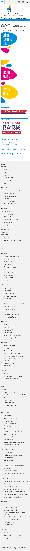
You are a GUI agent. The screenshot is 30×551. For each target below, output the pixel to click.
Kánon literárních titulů (12, 353)
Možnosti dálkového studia (13, 455)
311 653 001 (6, 18)
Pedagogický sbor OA (11, 379)
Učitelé (6, 175)
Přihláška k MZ (9, 363)
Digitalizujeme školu (11, 238)
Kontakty (7, 172)
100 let (6, 280)
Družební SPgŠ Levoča (11, 405)
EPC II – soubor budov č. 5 (12, 240)
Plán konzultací (9, 460)
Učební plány (8, 270)
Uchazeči (5, 321)
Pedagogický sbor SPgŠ (11, 538)
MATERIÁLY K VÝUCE (10, 471)
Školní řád (7, 298)
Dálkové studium (8, 449)
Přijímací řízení (9, 217)
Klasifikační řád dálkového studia (15, 468)
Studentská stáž (9, 306)
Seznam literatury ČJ (11, 510)
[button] (2, 2)
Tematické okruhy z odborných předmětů (14, 360)
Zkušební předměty (10, 351)
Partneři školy (8, 178)
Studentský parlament (7, 151)
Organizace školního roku (12, 191)
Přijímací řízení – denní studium (14, 492)
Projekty (5, 235)
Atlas (5, 408)
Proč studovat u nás (10, 325)
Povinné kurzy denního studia (14, 431)
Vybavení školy (9, 222)
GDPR (5, 183)
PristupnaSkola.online (23, 548)
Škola (6, 373)
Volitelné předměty (10, 434)
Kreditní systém (9, 421)
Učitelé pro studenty (10, 437)
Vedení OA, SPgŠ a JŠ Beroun (13, 376)
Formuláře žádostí (10, 317)
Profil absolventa (9, 327)
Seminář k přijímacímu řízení (13, 489)
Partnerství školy (9, 259)
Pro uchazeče (6, 211)
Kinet (16, 549)
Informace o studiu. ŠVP (12, 257)
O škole (4, 167)
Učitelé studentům (10, 312)
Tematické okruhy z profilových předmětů (14, 513)
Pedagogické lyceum (11, 484)
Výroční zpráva (9, 272)
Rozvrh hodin (8, 288)
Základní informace (10, 170)
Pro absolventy (9, 525)
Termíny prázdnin (10, 296)
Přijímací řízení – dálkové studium (15, 494)
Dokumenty (6, 229)
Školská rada (8, 180)
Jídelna (6, 199)
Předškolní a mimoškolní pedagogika (16, 481)
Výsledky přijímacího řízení (13, 335)
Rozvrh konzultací (10, 463)
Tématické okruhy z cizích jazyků (15, 517)
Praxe (6, 429)
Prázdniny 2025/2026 (11, 418)
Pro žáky (5, 187)
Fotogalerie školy (9, 225)
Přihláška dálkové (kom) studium (15, 473)
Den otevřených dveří (11, 219)
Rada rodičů (8, 264)
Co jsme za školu (9, 392)
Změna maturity (9, 346)
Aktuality (5, 251)
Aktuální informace (10, 452)
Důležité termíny (9, 293)
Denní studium (21, 150)
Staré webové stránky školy (9, 145)
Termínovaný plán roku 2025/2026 (15, 395)
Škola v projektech (10, 267)
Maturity (5, 208)
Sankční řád (8, 301)
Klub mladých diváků (11, 439)
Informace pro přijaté (11, 338)
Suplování (7, 291)
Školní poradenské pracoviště (14, 304)
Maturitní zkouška (10, 196)
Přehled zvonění (9, 193)
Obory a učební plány (11, 214)
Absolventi (7, 366)
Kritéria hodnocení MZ (11, 519)
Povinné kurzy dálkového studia (14, 465)
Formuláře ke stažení (11, 204)
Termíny (6, 348)
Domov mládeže (9, 201)
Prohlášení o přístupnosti (8, 142)
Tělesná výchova (9, 309)
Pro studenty (6, 285)
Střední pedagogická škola (8, 150)
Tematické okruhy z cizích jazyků (15, 356)
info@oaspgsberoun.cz (19, 18)
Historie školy (8, 278)
